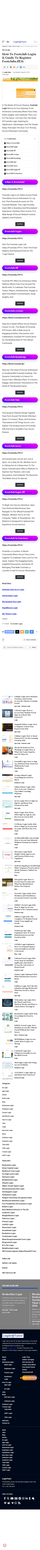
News (16, 1035)
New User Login (7, 1130)
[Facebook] (4, 1498)
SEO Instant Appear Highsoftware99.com (19, 1251)
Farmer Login (6, 1112)
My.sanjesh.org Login (11, 602)
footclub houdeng (13, 158)
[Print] (20, 67)
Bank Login (6, 1098)
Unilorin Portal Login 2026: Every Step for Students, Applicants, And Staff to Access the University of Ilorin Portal (25, 962)
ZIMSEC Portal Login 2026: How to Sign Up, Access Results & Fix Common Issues (26, 907)
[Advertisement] (20, 20)
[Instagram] (23, 1498)
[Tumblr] (29, 1498)
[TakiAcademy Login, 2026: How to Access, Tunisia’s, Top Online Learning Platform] (7, 790)
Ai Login (5, 1087)
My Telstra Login (9, 614)
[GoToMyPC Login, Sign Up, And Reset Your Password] (7, 1076)
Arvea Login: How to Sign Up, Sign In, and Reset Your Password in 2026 (26, 803)
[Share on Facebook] (7, 67)
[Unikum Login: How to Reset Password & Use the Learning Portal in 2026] (7, 739)
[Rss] (19, 1503)
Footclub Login (16, 624)
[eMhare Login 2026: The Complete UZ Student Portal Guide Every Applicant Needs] (7, 920)
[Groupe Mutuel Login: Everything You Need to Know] (7, 778)
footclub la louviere (14, 173)
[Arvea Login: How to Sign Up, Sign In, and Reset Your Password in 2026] (7, 804)
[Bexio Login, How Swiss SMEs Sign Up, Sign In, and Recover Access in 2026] (7, 815)
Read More (20, 224)
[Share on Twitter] (10, 67)
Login (16, 720)
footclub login (12, 147)
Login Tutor (7, 72)
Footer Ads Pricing (29, 1378)
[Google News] (16, 1498)
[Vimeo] (5, 1503)
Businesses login (19, 820)
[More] (24, 67)
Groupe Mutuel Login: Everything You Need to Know (23, 777)
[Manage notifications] (4, 1545)
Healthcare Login (19, 782)
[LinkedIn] (26, 1498)
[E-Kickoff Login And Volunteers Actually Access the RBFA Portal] (7, 1054)
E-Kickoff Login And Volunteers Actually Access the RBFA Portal (25, 1053)
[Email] (14, 67)
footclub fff (10, 151)
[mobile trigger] (4, 41)
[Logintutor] (20, 41)
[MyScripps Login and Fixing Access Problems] (7, 1065)
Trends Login (6, 1152)
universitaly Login (10, 596)
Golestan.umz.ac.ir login (13, 589)
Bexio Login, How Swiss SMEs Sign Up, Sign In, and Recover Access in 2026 (24, 815)
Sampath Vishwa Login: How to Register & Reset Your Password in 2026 (25, 726)
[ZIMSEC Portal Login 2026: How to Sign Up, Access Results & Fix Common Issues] (7, 908)
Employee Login (7, 1109)
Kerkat (4, 1268)
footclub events (12, 154)
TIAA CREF (5, 1144)
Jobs (3, 1123)
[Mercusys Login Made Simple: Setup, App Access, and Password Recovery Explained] (7, 855)
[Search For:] (18, 647)
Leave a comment (31, 639)
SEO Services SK (9, 1273)
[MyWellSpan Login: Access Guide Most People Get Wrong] (7, 1042)
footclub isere (11, 166)
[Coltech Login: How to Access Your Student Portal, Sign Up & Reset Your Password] (7, 713)
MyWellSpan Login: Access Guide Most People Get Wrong (25, 1041)
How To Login (6, 50)
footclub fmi (11, 162)
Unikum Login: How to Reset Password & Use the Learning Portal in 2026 (26, 738)
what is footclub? (13, 143)
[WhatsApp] (15, 1503)
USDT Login (6, 1155)
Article (4, 1095)
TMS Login (5, 1148)
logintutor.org (11, 1348)
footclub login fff (13, 170)
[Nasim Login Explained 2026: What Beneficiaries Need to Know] (7, 977)
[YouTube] (12, 1498)
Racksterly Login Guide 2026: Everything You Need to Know (26, 1016)
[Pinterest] (20, 1498)
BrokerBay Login (12, 1294)
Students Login (25, 706)
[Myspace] (33, 1498)
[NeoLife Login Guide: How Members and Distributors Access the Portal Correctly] (7, 896)
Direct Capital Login (10, 1168)
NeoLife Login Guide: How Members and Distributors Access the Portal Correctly (25, 896)
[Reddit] (9, 1503)
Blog (15, 875)
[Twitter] (8, 1498)
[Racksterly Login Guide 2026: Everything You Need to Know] (7, 1017)
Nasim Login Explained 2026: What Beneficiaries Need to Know (25, 976)
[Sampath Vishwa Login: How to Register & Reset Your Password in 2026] (7, 727)
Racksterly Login (9, 1165)
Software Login (7, 1137)
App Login (17, 706)
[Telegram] (12, 1503)
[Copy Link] (17, 67)
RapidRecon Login (10, 608)
